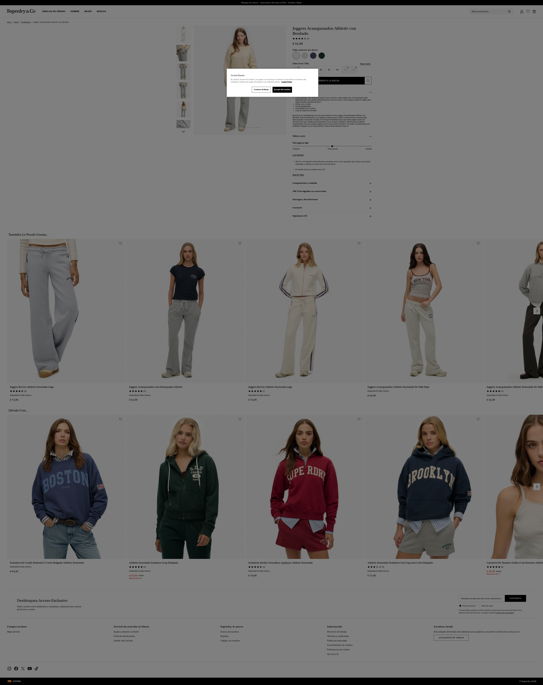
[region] (272, 82)
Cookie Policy (286, 82)
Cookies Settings (261, 90)
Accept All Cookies (282, 90)
